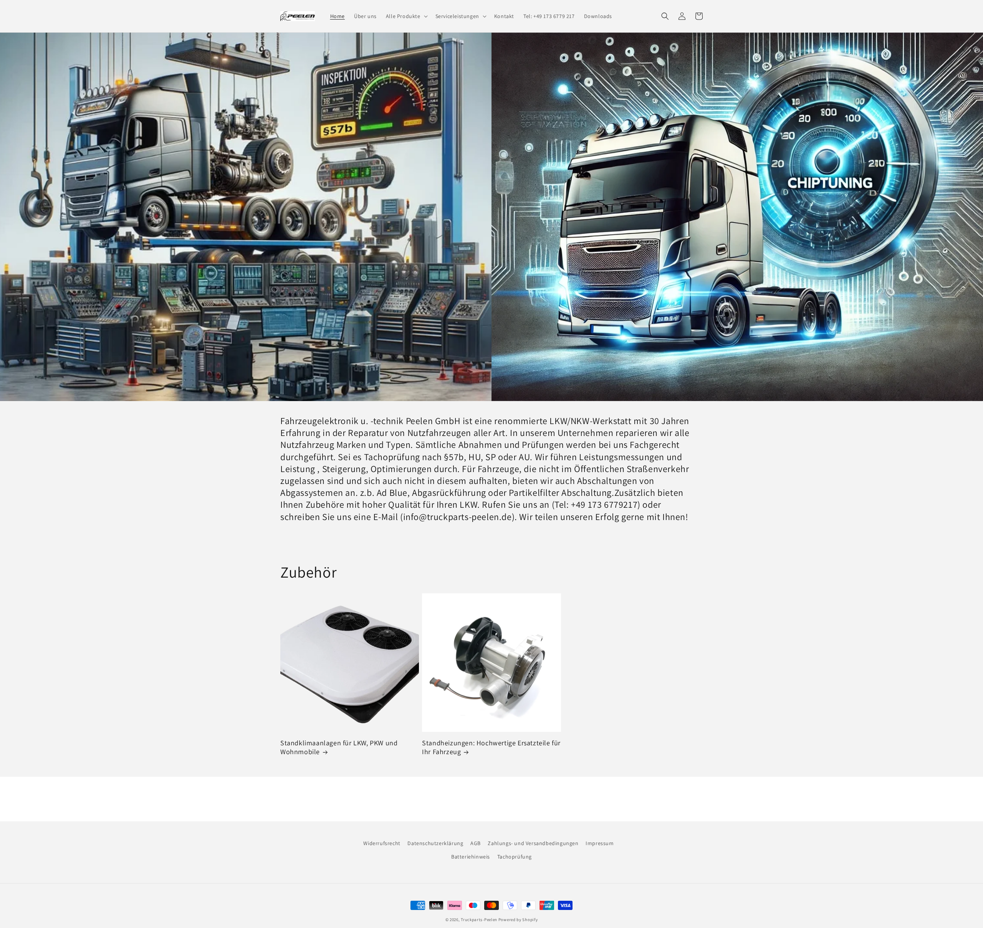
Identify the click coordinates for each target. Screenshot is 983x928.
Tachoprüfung (514, 856)
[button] (406, 16)
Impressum (600, 843)
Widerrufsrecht (381, 843)
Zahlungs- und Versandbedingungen (533, 843)
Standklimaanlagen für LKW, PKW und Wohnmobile (338, 747)
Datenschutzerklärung (435, 843)
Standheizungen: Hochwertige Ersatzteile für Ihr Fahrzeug (491, 747)
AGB (475, 843)
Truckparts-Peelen (479, 919)
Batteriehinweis (470, 856)
